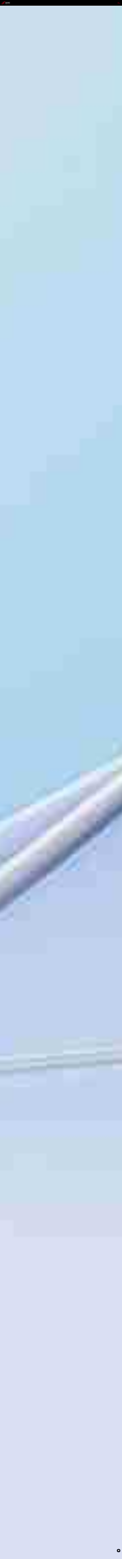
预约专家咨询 (20, 801)
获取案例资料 (7, 801)
